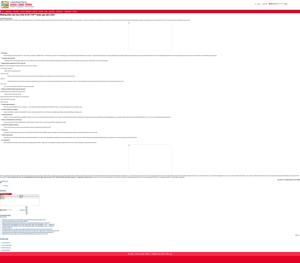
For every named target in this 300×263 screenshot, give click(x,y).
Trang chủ (8, 11)
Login (258, 4)
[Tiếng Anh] (271, 4)
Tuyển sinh (59, 11)
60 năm (41, 11)
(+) (255, 4)
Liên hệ (75, 11)
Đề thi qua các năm (6, 247)
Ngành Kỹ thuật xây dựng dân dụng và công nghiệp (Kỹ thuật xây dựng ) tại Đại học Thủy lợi (24, 233)
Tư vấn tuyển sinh (6, 242)
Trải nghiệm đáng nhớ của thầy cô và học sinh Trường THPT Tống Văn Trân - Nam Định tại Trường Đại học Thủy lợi (30, 230)
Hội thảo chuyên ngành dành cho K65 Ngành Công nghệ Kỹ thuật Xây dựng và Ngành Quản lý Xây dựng (27, 232)
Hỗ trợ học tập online (7, 245)
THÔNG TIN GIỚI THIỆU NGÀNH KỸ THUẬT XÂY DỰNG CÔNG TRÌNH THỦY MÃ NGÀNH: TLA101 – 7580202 (27, 224)
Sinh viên (51, 11)
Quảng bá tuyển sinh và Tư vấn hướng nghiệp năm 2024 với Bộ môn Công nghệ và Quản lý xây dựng (26, 229)
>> (299, 235)
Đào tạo (35, 11)
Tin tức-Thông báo (25, 11)
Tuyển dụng (67, 11)
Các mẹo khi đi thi (6, 250)
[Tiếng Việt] (269, 4)
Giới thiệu (16, 11)
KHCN (46, 11)
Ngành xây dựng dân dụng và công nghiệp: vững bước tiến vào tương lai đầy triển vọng (23, 219)
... (298, 235)
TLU (3, 11)
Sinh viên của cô (6, 227)
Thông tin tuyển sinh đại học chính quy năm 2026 (14, 221)
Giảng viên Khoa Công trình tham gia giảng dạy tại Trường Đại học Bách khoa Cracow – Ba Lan (25, 222)
